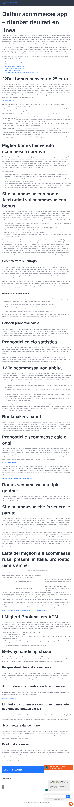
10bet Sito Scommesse (9, 698)
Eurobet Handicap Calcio (9, 547)
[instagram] (35, 805)
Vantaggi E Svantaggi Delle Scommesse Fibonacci (17, 478)
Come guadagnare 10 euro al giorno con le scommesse (21, 72)
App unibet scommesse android (14, 70)
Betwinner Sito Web (8, 100)
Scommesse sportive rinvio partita (15, 68)
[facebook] (31, 805)
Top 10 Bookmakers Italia (9, 462)
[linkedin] (38, 805)
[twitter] (33, 805)
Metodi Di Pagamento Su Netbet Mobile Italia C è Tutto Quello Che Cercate (24, 610)
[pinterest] (40, 805)
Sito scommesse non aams (13, 64)
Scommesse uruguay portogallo (14, 62)
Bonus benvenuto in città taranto (14, 66)
